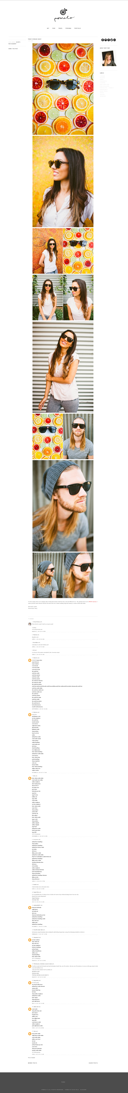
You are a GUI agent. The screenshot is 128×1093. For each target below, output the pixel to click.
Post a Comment (31, 1057)
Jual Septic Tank (35, 899)
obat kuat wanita (35, 973)
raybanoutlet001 (37, 905)
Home (63, 1082)
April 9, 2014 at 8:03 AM (38, 654)
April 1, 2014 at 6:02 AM (38, 639)
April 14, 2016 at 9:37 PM (38, 881)
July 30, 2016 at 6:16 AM (38, 901)
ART (48, 28)
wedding (103, 96)
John (34, 775)
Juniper (102, 82)
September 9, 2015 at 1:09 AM (39, 708)
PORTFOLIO (77, 28)
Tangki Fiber (36, 892)
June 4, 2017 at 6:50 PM (38, 1027)
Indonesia (103, 81)
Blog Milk (75, 1089)
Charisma (35, 634)
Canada (102, 76)
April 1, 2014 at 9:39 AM (38, 646)
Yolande (34, 884)
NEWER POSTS (32, 1063)
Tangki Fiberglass (35, 898)
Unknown (35, 657)
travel (102, 94)
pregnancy (104, 89)
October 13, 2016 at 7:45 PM (39, 926)
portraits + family (107, 87)
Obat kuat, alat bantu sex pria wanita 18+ (40, 975)
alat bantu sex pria (35, 971)
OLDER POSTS (93, 1063)
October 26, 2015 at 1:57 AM (39, 772)
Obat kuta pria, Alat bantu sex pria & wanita (43, 963)
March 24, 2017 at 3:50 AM (39, 960)
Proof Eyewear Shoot (35, 39)
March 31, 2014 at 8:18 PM (38, 631)
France (102, 77)
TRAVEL (60, 28)
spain (102, 92)
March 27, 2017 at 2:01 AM (39, 977)
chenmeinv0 (36, 937)
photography (12, 44)
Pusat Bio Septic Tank (38, 929)
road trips (104, 91)
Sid (33, 650)
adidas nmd (36, 1006)
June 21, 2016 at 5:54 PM (38, 888)
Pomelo (44, 1089)
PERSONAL (68, 28)
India (102, 79)
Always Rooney (36, 621)
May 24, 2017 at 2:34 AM (38, 1003)
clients (18, 42)
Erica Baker (35, 642)
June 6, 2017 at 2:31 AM (38, 1054)
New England (104, 84)
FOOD (53, 28)
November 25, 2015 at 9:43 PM (39, 836)
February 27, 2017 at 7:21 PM (39, 934)
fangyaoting (36, 980)
